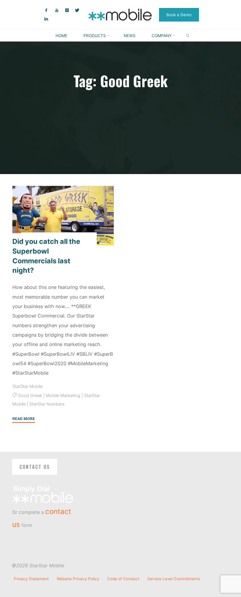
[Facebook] (46, 10)
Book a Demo (179, 14)
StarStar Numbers (47, 404)
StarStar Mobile (27, 386)
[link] (188, 36)
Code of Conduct (123, 578)
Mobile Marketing (63, 395)
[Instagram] (67, 10)
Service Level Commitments (173, 578)
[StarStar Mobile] (120, 14)
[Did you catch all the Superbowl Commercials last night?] (63, 215)
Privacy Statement (31, 578)
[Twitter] (77, 10)
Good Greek (30, 395)
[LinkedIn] (46, 19)
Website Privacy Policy (78, 578)
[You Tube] (56, 10)
